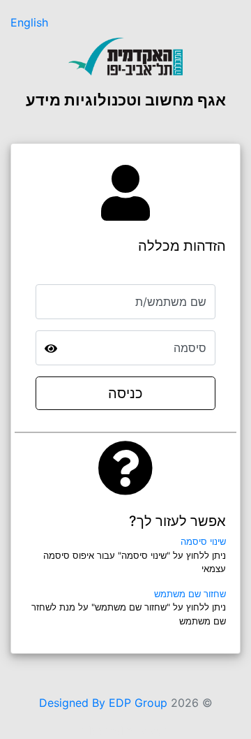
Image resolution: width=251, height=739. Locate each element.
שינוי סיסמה (203, 541)
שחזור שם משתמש (190, 593)
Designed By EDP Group (103, 703)
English (29, 22)
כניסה (125, 393)
